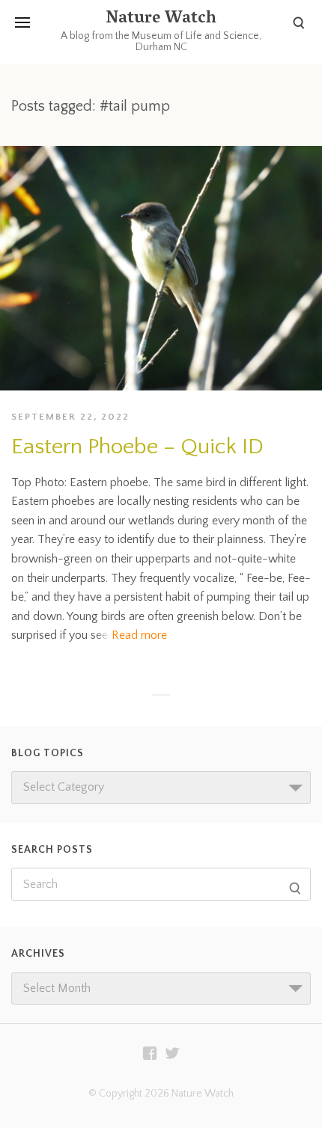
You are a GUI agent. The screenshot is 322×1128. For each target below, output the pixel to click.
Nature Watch (161, 19)
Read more (139, 635)
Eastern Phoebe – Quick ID (137, 447)
